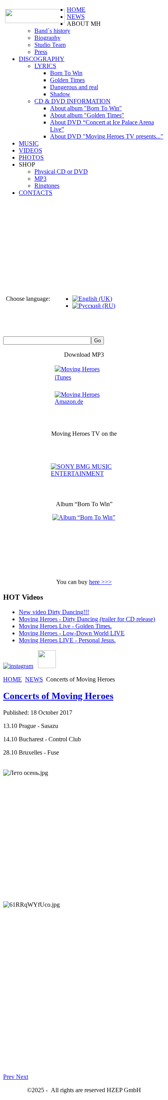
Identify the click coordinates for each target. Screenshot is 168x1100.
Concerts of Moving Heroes (58, 696)
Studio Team (50, 44)
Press (40, 52)
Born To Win (66, 73)
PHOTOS (31, 157)
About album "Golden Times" (87, 115)
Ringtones (46, 185)
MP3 (40, 178)
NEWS (76, 16)
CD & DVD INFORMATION (72, 101)
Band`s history (52, 30)
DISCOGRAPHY (41, 59)
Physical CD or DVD (61, 171)
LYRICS (45, 66)
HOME (76, 9)
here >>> (100, 582)
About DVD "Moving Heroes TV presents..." (106, 136)
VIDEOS (30, 150)
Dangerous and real (74, 87)
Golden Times (67, 80)
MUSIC (29, 143)
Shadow (60, 94)
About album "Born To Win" (86, 108)
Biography (47, 37)
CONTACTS (35, 192)
